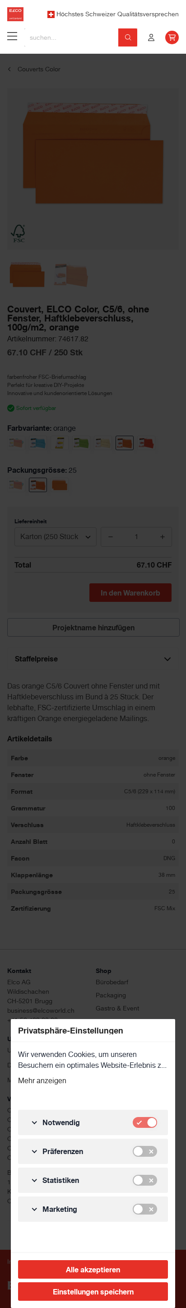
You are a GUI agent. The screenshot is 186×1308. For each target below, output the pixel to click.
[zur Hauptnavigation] (12, 37)
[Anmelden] (151, 37)
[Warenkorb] (172, 37)
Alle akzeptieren (93, 1269)
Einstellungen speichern (93, 1291)
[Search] (128, 37)
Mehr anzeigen (42, 1080)
